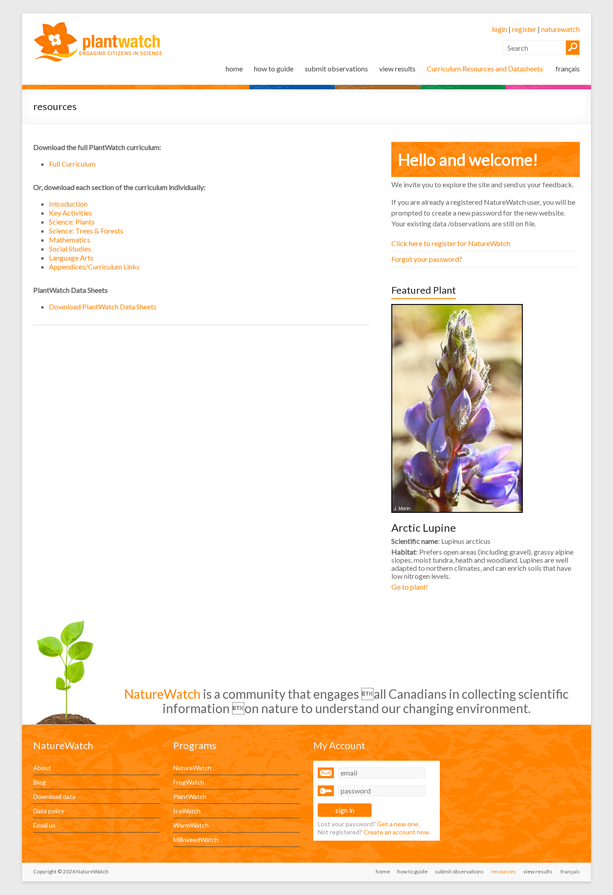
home (234, 68)
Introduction (68, 203)
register (524, 29)
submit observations (336, 68)
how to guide (273, 68)
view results (397, 68)
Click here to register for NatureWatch (450, 243)
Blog (39, 782)
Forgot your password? (426, 259)
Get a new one (397, 824)
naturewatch (560, 29)
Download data (54, 796)
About (42, 768)
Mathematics (69, 239)
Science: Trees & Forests (86, 230)
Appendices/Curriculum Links (94, 266)
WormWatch (191, 825)
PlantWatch (189, 796)
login (499, 29)
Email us (44, 825)
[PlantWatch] (98, 24)
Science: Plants (72, 221)
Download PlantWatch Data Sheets (103, 306)
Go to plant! (409, 586)
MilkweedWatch (196, 839)
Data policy (48, 811)
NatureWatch (192, 768)
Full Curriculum (72, 163)
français (567, 68)
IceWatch (187, 811)
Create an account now (396, 832)
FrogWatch (188, 782)
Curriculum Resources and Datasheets (485, 68)
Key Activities (70, 212)
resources (503, 871)
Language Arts (71, 257)
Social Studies (70, 248)
